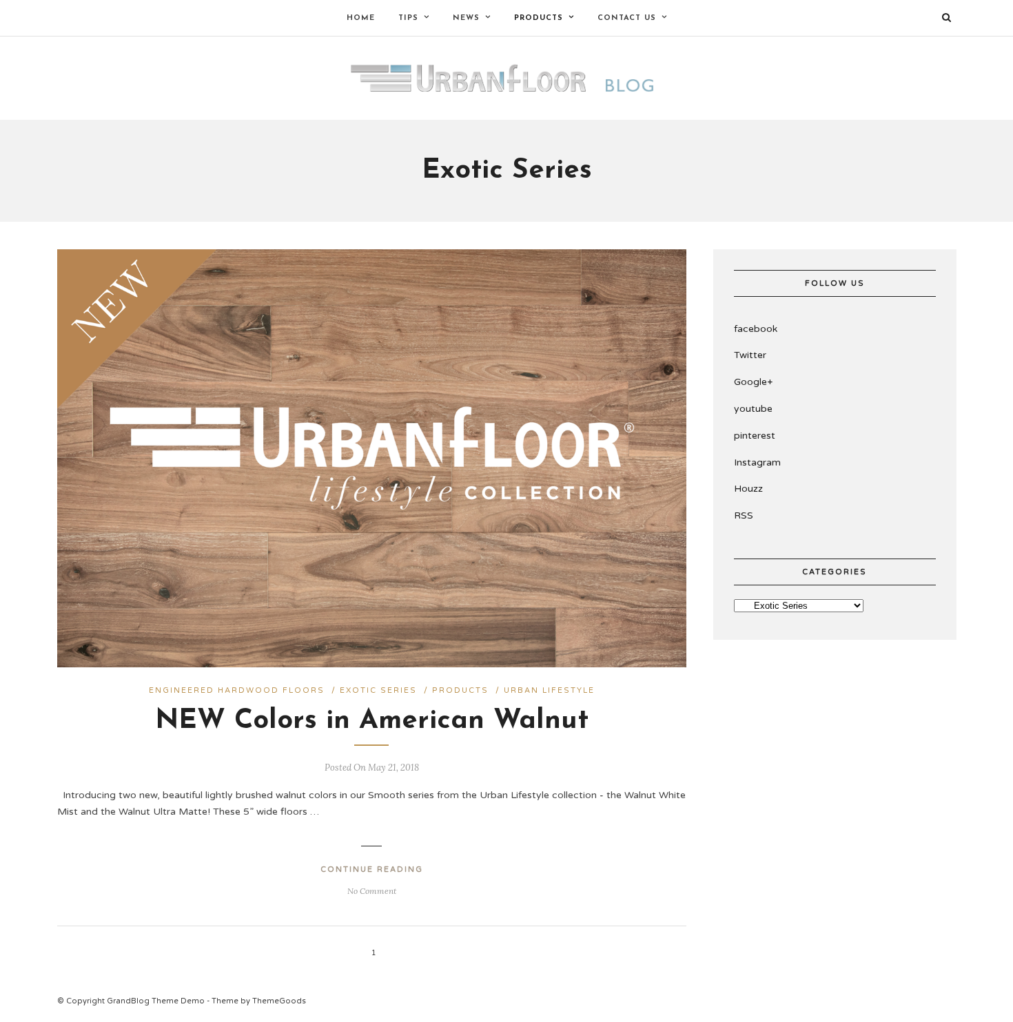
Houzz (748, 488)
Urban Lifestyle (549, 690)
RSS (743, 515)
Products (460, 690)
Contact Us (626, 18)
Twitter (750, 355)
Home (361, 18)
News (466, 18)
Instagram (757, 462)
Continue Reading (371, 869)
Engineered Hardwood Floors (237, 690)
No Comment (371, 891)
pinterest (754, 435)
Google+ (753, 382)
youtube (753, 409)
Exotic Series (378, 690)
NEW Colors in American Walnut (372, 721)
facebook (755, 329)
